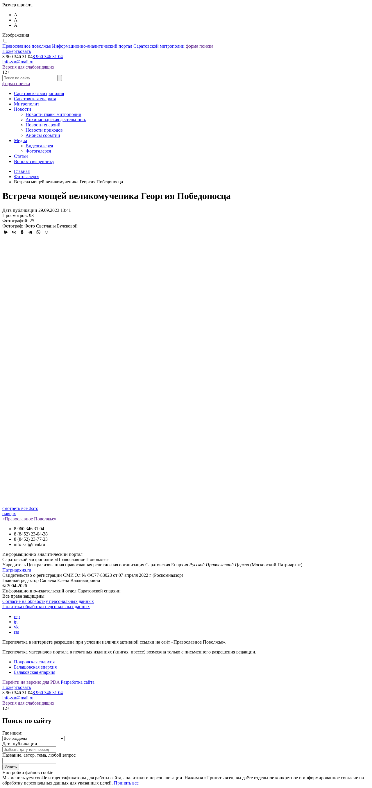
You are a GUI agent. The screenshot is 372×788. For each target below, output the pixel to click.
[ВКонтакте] (13, 232)
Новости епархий (43, 124)
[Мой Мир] (46, 232)
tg (15, 621)
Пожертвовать (16, 51)
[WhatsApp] (38, 232)
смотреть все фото (20, 508)
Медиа (20, 140)
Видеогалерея (39, 145)
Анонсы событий (43, 135)
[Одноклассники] (22, 232)
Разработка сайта (77, 682)
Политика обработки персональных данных (46, 606)
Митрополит (26, 103)
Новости (22, 109)
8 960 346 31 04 (48, 56)
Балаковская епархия (34, 672)
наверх (9, 513)
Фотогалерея (38, 150)
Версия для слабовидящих (28, 67)
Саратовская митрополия (39, 93)
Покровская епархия (34, 661)
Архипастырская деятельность (56, 119)
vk (16, 626)
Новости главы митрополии (53, 114)
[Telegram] (30, 232)
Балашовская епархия (35, 667)
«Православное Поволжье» (29, 518)
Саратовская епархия (35, 98)
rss (16, 632)
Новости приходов (44, 130)
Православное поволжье (93, 46)
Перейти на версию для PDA (31, 682)
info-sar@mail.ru (17, 61)
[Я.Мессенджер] (5, 232)
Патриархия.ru (16, 569)
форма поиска (199, 46)
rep (17, 616)
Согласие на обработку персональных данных (48, 601)
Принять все (126, 782)
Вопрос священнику (34, 161)
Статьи (21, 156)
